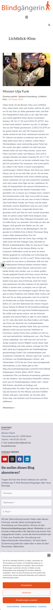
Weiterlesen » (9, 407)
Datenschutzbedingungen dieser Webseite (22, 528)
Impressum (42, 606)
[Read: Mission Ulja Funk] (26, 69)
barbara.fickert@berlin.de (19, 442)
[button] (49, 555)
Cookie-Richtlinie (13, 606)
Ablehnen (26, 592)
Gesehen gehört (10, 96)
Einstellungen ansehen (26, 600)
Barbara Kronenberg (28, 96)
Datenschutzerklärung (29, 606)
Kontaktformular (8, 446)
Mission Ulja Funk (16, 91)
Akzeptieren (26, 585)
